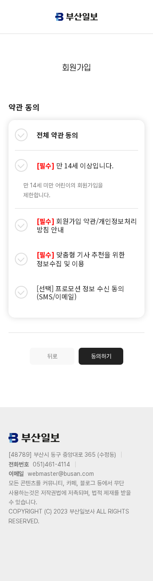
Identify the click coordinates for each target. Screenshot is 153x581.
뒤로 (52, 356)
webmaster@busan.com (61, 473)
